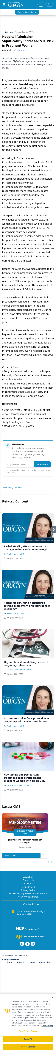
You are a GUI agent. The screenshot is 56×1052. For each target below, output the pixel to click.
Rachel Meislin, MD (15, 554)
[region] (28, 1023)
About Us (21, 962)
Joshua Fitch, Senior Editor (19, 669)
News (32, 962)
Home (9, 962)
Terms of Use (28, 886)
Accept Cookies (28, 1047)
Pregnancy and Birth (12, 487)
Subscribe (41, 464)
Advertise (28, 876)
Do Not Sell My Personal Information (28, 893)
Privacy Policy (28, 890)
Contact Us (28, 880)
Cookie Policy (47, 1025)
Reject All (28, 1039)
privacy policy (10, 472)
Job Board (28, 883)
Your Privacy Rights (28, 896)
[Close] (53, 997)
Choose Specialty (25, 12)
